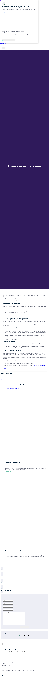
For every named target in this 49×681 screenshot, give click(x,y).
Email (3, 28)
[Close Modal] (3, 3)
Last (28, 34)
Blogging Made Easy (6, 368)
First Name (4, 599)
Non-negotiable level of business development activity (21, 366)
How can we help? (5, 611)
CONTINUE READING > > (9, 471)
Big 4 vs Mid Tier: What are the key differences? (9, 380)
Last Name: (4, 602)
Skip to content (3, 43)
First (15, 34)
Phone (3, 608)
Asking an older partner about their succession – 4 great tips (11, 377)
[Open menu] (3, 48)
